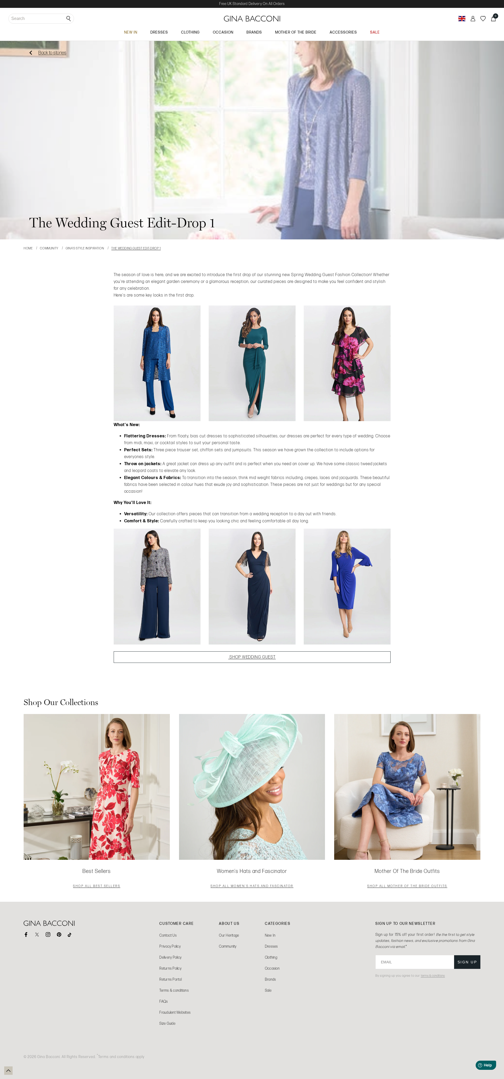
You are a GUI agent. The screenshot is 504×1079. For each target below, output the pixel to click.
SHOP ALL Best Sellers (96, 886)
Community (49, 248)
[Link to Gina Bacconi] (252, 19)
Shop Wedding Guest (252, 656)
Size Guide (167, 1023)
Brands (270, 979)
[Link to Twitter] (37, 934)
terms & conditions (433, 976)
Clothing (271, 957)
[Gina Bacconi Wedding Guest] (252, 363)
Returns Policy (170, 968)
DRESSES (159, 32)
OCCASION (223, 32)
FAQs (163, 1001)
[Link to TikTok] (70, 934)
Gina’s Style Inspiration (85, 248)
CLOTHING (190, 32)
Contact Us (168, 935)
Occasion (272, 968)
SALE (375, 32)
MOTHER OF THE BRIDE (296, 32)
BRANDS (254, 32)
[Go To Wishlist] (483, 18)
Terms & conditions (174, 990)
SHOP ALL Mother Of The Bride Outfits (407, 886)
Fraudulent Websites (175, 1012)
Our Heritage (229, 935)
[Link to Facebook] (26, 934)
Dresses (271, 946)
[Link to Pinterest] (59, 934)
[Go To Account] (473, 18)
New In (270, 935)
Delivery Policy (170, 957)
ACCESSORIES (343, 32)
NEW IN (130, 32)
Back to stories (52, 53)
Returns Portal (170, 979)
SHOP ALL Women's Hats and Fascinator (252, 886)
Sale (268, 990)
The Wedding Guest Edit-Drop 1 (136, 248)
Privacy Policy (170, 946)
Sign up (467, 962)
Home (28, 248)
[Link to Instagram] (48, 934)
